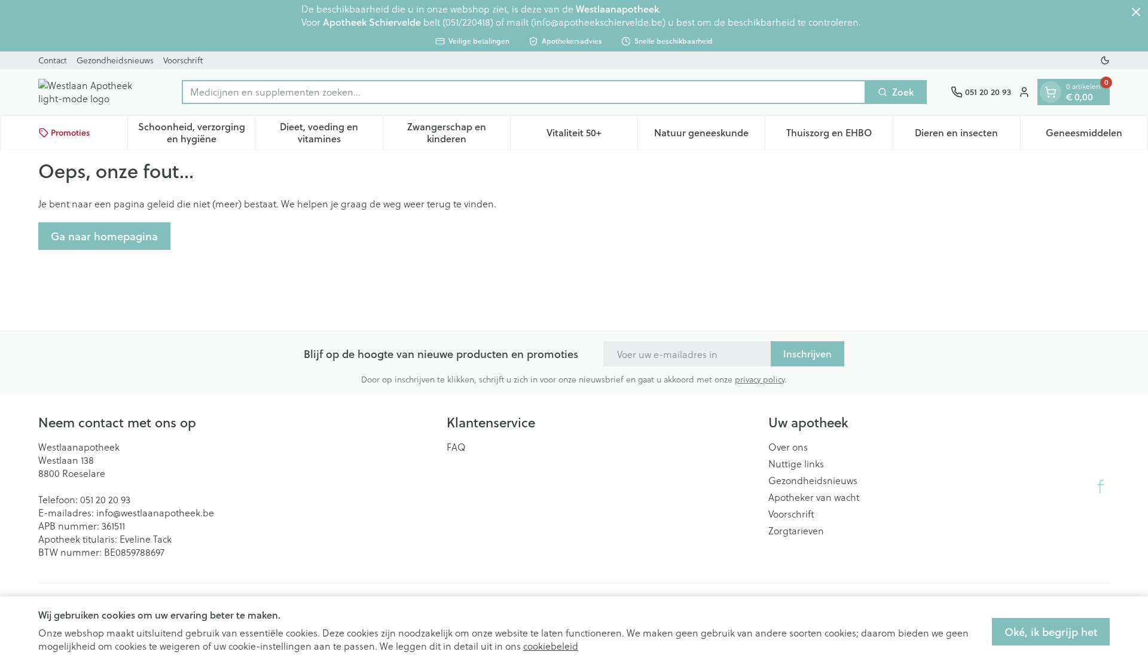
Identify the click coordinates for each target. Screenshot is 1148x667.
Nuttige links (796, 463)
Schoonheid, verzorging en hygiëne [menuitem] (196, 132)
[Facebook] (1101, 486)
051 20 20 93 (105, 499)
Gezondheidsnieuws (115, 60)
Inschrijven (807, 353)
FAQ (456, 447)
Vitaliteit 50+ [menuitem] (591, 135)
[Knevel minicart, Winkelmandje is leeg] (1050, 92)
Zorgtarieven (796, 530)
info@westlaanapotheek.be (155, 512)
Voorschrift (183, 60)
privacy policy (759, 379)
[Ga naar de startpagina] (98, 92)
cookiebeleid (550, 646)
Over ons (788, 447)
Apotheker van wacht (813, 497)
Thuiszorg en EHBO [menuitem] (839, 135)
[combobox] (524, 92)
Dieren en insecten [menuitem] (967, 135)
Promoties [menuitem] (70, 133)
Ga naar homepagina (104, 236)
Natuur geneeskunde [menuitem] (709, 135)
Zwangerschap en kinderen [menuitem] (458, 132)
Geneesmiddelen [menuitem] (1096, 135)
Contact (52, 60)
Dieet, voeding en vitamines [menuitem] (331, 132)
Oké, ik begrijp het (1050, 632)
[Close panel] (1136, 12)
